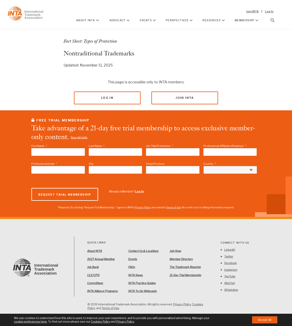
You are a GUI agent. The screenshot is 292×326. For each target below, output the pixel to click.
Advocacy (117, 20)
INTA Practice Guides (142, 283)
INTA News (135, 275)
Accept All (264, 319)
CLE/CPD (93, 275)
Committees (95, 283)
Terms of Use (173, 207)
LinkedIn (229, 249)
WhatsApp (231, 289)
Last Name (96, 145)
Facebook (230, 263)
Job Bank (93, 267)
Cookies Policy (100, 321)
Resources (212, 20)
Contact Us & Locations (143, 251)
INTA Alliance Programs (102, 291)
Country (209, 163)
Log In (269, 11)
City (91, 163)
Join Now (175, 251)
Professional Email (44, 163)
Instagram (230, 269)
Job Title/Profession (159, 145)
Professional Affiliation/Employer (225, 145)
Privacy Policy (143, 207)
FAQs (131, 267)
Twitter (228, 256)
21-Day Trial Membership (185, 275)
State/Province (155, 163)
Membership (244, 20)
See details (79, 137)
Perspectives (177, 20)
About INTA (85, 20)
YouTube (229, 276)
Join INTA (252, 11)
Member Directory (181, 259)
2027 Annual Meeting (101, 259)
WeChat (229, 283)
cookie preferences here (30, 321)
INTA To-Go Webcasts (142, 291)
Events (146, 20)
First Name (39, 145)
